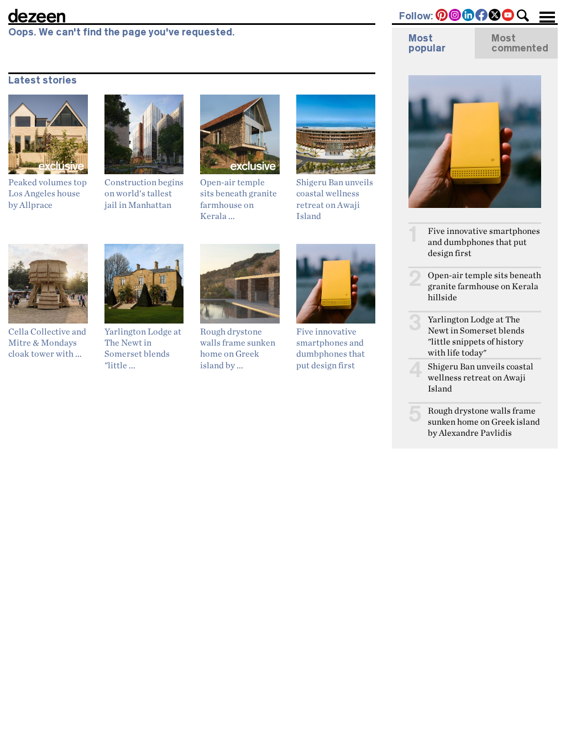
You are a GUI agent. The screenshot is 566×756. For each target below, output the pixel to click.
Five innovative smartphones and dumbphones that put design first (484, 242)
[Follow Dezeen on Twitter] (495, 16)
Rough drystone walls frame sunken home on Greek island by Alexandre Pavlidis (484, 421)
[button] (523, 15)
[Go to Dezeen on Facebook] (482, 16)
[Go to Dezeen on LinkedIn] (468, 16)
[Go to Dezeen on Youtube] (508, 16)
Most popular (427, 43)
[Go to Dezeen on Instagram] (455, 16)
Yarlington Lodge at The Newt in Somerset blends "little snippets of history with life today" (476, 336)
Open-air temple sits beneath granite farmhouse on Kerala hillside (484, 286)
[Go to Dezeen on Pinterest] (442, 16)
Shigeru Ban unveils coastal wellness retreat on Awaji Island (480, 377)
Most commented (519, 43)
